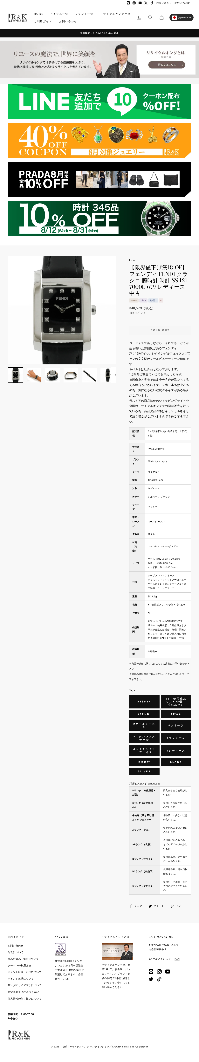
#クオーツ (176, 725)
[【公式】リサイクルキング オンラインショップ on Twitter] (151, 979)
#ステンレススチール (144, 738)
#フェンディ (176, 738)
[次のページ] (113, 375)
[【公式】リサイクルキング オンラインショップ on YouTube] (167, 971)
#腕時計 (144, 762)
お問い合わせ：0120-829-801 (173, 3)
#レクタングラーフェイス (144, 750)
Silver (144, 771)
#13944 (144, 701)
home (132, 260)
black (176, 762)
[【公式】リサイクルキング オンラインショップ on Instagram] (159, 971)
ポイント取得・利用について (25, 972)
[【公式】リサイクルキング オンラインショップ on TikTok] (159, 979)
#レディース (176, 751)
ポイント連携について (21, 979)
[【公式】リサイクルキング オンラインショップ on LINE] (151, 971)
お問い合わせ (68, 21)
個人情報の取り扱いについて (25, 998)
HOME (38, 14)
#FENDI (144, 714)
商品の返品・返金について (23, 959)
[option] (99, 33)
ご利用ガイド (43, 21)
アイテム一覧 (59, 14)
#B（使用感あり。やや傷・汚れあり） (176, 702)
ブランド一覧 (84, 14)
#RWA (176, 714)
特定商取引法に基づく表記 (23, 992)
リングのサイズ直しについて (25, 985)
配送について (15, 952)
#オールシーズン (144, 725)
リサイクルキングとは (115, 14)
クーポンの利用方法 (19, 965)
